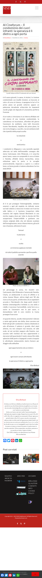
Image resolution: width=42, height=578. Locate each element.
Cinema (26, 37)
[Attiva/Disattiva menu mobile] (37, 8)
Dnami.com (24, 518)
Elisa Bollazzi (7, 37)
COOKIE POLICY (31, 492)
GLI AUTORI (32, 483)
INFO (30, 488)
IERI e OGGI (32, 481)
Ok (35, 574)
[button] (4, 459)
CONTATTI (32, 486)
